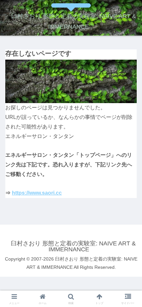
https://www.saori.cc (37, 193)
